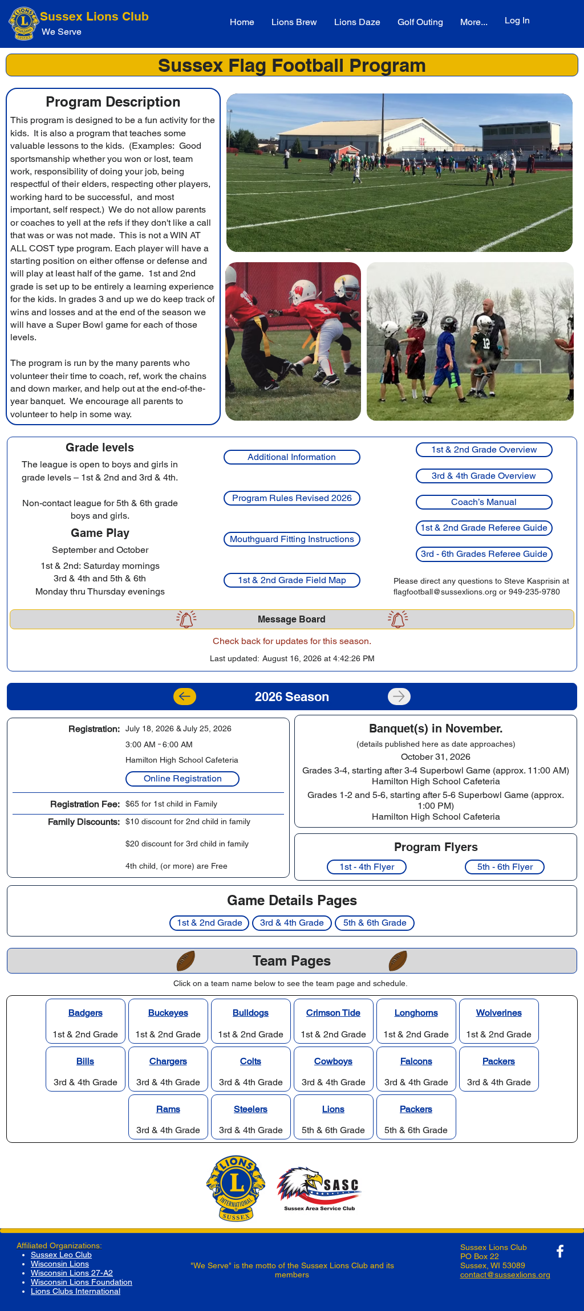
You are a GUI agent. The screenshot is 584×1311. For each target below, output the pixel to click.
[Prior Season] (184, 696)
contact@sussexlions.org (505, 1274)
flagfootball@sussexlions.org (445, 591)
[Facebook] (560, 1251)
